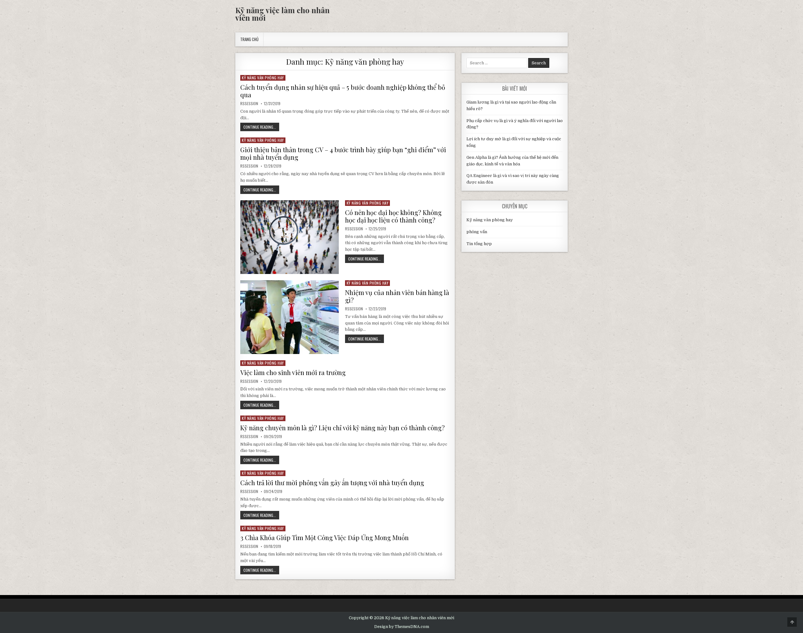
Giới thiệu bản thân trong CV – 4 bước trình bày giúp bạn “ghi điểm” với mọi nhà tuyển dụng (343, 153)
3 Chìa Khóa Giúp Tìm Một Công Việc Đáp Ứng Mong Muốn (324, 537)
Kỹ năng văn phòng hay (263, 77)
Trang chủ (249, 39)
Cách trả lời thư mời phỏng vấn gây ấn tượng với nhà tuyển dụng (332, 482)
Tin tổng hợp (479, 243)
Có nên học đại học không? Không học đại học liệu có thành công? (393, 216)
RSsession (249, 103)
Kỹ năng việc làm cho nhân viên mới (282, 14)
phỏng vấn (476, 231)
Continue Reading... (261, 127)
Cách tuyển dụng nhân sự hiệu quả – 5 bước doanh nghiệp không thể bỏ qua (342, 91)
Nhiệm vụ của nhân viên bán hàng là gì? (397, 296)
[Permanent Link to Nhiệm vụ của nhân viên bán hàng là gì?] (289, 317)
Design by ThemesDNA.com (401, 627)
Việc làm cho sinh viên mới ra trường (293, 372)
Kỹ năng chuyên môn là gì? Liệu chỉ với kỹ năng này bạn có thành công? (342, 427)
